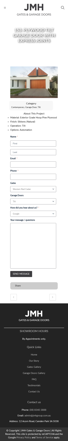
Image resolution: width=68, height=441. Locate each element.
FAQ (34, 379)
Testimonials (34, 385)
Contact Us (34, 391)
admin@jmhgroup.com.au (38, 415)
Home (34, 355)
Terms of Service (44, 437)
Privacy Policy (23, 437)
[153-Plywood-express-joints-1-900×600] (34, 83)
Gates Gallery (34, 367)
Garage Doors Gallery (34, 373)
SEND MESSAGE (21, 274)
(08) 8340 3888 (38, 410)
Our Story (34, 361)
